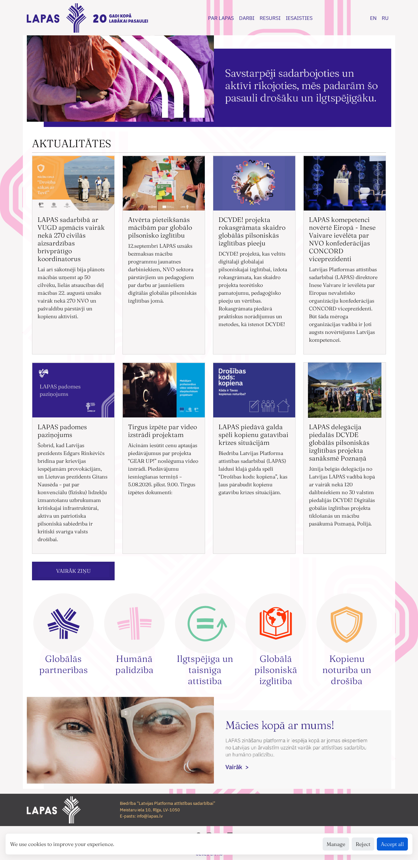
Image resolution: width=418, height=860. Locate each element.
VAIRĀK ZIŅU (73, 571)
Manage (336, 844)
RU (385, 18)
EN (373, 18)
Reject (363, 844)
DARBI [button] (246, 18)
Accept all (392, 844)
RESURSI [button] (270, 18)
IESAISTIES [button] (299, 18)
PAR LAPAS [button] (221, 18)
